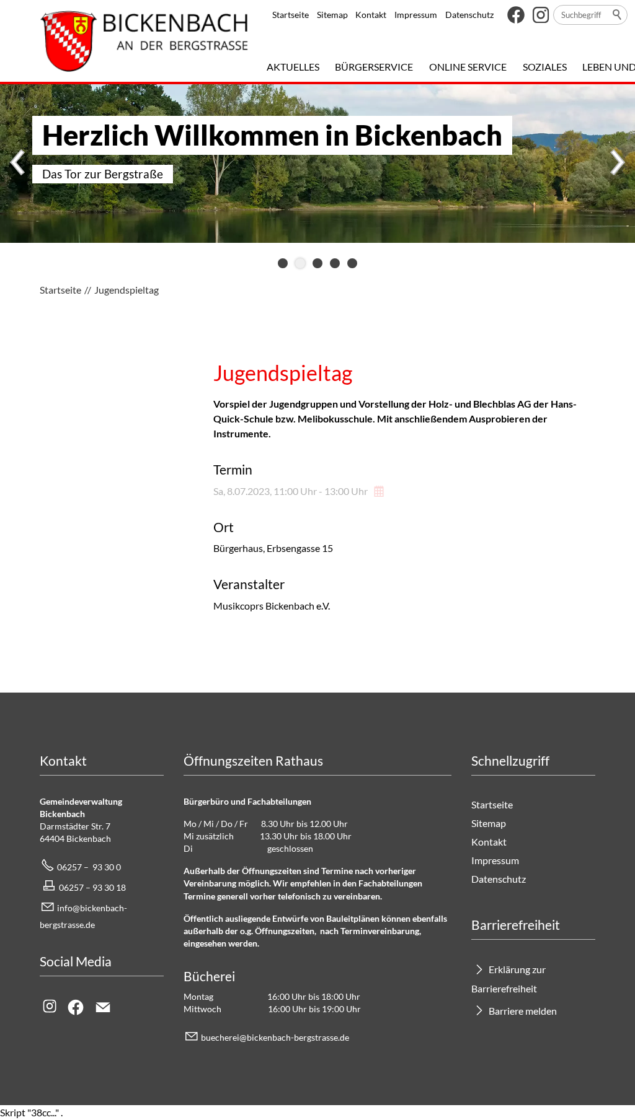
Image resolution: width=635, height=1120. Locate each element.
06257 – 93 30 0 (89, 867)
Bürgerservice (374, 66)
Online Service (468, 66)
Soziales (545, 66)
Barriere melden (523, 1011)
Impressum (415, 14)
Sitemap (332, 14)
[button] (516, 14)
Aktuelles (293, 66)
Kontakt (370, 14)
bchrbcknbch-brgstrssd (273, 1037)
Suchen (618, 15)
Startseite (290, 14)
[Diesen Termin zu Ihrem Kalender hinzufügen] (380, 491)
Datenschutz (469, 14)
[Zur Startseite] (144, 41)
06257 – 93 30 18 (92, 887)
